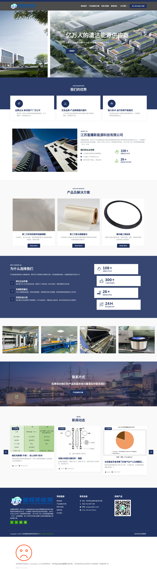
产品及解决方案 (94, 6)
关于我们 (123, 6)
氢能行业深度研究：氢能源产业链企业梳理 (77, 465)
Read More (34, 245)
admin (16, 472)
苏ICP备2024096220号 (47, 534)
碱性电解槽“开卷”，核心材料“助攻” (120, 455)
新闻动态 (114, 6)
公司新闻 (15, 428)
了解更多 (21, 51)
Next (151, 452)
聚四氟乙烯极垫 (123, 234)
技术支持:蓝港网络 (140, 534)
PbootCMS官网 (60, 564)
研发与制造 (105, 6)
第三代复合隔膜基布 (78, 234)
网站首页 (84, 6)
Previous (6, 452)
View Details (10, 329)
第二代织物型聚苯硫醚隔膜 (34, 234)
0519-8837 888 (139, 6)
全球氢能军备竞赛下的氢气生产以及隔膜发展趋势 (33, 462)
